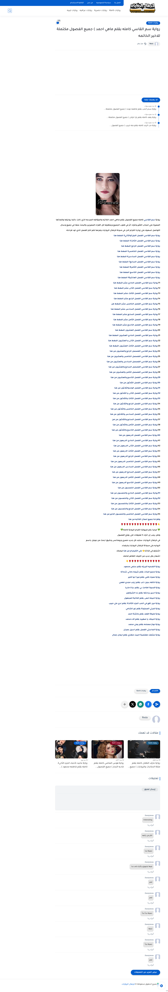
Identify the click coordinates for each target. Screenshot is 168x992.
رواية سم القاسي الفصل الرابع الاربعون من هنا (135, 456)
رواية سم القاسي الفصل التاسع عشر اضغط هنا (135, 325)
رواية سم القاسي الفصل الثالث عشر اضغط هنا (136, 294)
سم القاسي (149, 220)
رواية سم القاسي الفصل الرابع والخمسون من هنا (134, 509)
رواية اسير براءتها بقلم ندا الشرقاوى (143, 593)
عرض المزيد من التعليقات (145, 972)
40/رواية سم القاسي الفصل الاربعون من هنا (139, 435)
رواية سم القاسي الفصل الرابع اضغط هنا (140, 246)
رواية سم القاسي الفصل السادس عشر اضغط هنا (134, 309)
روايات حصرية (100, 10)
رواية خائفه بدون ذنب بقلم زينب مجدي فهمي (139, 583)
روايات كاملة (115, 10)
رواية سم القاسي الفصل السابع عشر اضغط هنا (135, 315)
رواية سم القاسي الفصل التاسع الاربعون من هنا (134, 483)
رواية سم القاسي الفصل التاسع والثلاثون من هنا (134, 430)
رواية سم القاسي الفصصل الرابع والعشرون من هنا (133, 351)
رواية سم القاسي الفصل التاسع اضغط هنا (140, 273)
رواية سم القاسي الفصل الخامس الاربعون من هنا (134, 462)
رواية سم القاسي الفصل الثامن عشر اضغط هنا (135, 320)
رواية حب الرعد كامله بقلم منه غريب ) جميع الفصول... (132, 126)
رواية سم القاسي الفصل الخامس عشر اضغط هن (134, 304)
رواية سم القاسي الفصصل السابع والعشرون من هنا (133, 367)
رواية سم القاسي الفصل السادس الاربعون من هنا (133, 467)
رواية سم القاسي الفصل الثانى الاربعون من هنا (135, 446)
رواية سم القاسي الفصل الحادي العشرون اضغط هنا (133, 336)
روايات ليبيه (72, 10)
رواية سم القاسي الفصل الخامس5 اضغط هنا (138, 252)
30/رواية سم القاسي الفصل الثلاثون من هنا (140, 383)
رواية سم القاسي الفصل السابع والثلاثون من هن (135, 420)
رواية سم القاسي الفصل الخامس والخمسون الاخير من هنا (130, 514)
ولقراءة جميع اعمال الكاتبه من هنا (144, 520)
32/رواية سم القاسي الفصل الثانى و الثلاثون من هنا (136, 393)
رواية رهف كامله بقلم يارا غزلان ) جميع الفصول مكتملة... (131, 118)
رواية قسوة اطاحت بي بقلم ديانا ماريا (142, 588)
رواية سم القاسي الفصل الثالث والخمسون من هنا (134, 504)
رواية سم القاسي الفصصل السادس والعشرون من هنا (132, 362)
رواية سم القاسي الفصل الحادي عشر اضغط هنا (135, 283)
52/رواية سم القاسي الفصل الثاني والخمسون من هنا (135, 499)
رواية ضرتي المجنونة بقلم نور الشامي (143, 609)
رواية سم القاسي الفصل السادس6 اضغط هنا (138, 257)
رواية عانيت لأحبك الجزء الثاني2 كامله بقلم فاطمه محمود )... (73, 765)
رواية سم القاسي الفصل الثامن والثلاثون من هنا (135, 425)
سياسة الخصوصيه (103, 3)
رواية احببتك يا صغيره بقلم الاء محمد (143, 619)
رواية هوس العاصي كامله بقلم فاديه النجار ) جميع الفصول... (109, 765)
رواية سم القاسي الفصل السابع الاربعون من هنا (134, 472)
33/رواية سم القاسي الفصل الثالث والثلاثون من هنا (136, 399)
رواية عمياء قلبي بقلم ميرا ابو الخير (144, 577)
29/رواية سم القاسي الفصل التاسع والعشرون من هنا (135, 378)
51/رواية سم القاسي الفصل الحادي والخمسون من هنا (135, 493)
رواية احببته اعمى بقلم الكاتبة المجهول (142, 598)
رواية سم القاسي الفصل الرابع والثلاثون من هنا (135, 404)
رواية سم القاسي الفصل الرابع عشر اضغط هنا (136, 299)
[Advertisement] (107, 75)
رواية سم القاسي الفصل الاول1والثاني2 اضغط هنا (137, 236)
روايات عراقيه (86, 10)
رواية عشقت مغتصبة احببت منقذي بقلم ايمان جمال (136, 635)
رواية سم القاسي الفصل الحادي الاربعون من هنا (135, 441)
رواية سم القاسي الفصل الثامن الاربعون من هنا (135, 477)
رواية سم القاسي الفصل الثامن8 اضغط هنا (140, 267)
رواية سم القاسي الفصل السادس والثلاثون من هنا (133, 414)
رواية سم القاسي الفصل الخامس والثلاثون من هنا (134, 409)
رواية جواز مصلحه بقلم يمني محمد (144, 625)
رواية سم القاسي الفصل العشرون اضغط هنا (136, 330)
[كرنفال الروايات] (142, 7)
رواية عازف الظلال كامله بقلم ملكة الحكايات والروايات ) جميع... (144, 765)
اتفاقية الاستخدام (77, 3)
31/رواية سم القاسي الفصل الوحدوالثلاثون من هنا (137, 388)
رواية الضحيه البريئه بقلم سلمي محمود (142, 567)
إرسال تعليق (149, 789)
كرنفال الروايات (128, 984)
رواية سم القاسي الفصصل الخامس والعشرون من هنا (132, 357)
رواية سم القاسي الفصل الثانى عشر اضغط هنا (136, 288)
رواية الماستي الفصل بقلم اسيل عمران (142, 630)
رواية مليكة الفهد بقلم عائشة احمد (144, 614)
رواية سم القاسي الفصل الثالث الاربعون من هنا (135, 451)
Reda (151, 44)
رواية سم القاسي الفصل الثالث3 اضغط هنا (140, 241)
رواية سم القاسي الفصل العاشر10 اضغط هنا (139, 278)
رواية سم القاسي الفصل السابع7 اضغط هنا (139, 262)
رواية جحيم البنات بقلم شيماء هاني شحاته (140, 572)
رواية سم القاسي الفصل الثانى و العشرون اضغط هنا (133, 341)
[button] (148, 704)
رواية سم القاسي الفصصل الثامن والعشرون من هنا (133, 372)
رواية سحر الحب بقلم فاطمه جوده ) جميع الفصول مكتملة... (130, 109)
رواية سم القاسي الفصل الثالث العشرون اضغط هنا (133, 346)
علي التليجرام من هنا (132, 551)
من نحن (90, 3)
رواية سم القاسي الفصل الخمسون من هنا (137, 488)
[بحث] (10, 11)
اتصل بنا (117, 3)
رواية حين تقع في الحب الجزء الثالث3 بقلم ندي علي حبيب (134, 604)
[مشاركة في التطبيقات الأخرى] (124, 704)
